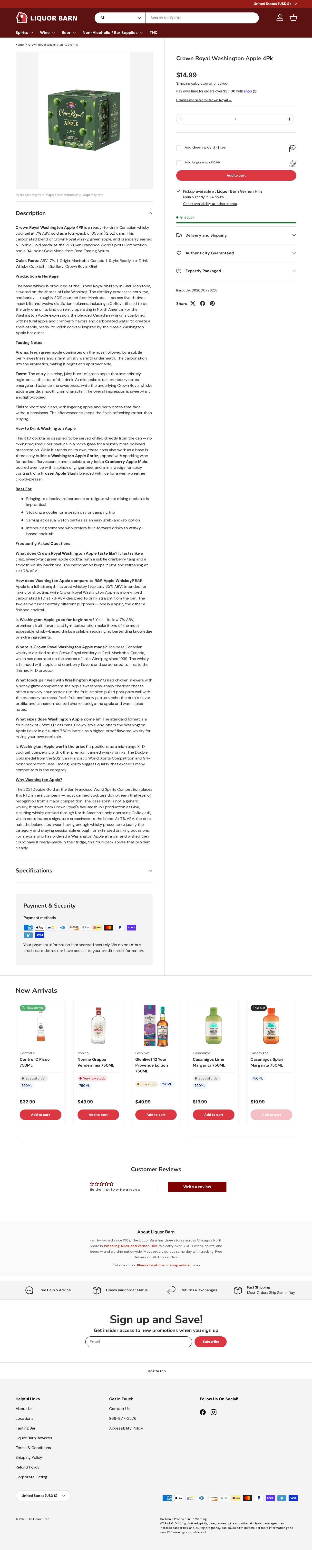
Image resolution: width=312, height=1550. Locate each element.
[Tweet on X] (193, 303)
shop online (179, 1265)
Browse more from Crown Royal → (204, 100)
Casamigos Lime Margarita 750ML (209, 1062)
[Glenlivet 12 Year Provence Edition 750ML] (156, 1026)
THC (154, 32)
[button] (293, 17)
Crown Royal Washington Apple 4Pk (53, 44)
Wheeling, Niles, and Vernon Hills (130, 1246)
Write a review (197, 1186)
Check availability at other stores (210, 203)
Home (20, 44)
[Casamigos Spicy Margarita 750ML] (271, 1026)
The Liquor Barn (38, 1519)
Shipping (183, 83)
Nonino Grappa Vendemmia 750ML (96, 1062)
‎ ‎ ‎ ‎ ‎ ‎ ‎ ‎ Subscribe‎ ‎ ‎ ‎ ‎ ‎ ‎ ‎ (210, 1341)
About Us (24, 1408)
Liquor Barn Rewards (34, 1437)
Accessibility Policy (126, 1428)
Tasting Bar (26, 1428)
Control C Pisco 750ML (35, 1062)
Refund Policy (27, 1467)
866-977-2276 (122, 1418)
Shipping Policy (29, 1457)
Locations (24, 1418)
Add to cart (236, 175)
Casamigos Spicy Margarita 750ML (267, 1062)
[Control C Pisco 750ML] (40, 1026)
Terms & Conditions (33, 1447)
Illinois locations (151, 1265)
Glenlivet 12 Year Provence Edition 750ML (151, 1065)
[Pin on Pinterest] (212, 303)
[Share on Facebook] (202, 303)
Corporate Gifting (31, 1477)
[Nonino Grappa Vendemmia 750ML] (98, 1026)
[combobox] (177, 17)
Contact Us (119, 1408)
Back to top (156, 1371)
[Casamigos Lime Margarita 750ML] (213, 1026)
